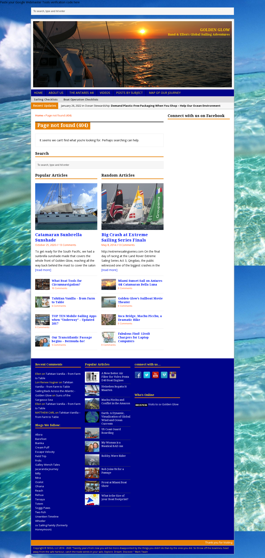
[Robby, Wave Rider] (92, 463)
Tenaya (40, 499)
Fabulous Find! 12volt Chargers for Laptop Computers (134, 337)
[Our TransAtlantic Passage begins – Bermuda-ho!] (42, 344)
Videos (105, 93)
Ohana (39, 486)
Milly (38, 473)
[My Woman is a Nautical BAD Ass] (92, 450)
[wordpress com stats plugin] (141, 404)
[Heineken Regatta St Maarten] (92, 394)
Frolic (38, 460)
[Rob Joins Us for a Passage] (92, 476)
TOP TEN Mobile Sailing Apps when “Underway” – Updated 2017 (74, 319)
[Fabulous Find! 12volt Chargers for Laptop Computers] (108, 340)
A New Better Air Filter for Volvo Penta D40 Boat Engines (115, 377)
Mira (38, 478)
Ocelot (39, 482)
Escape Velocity (45, 452)
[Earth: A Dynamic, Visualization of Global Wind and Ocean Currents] (92, 420)
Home (38, 93)
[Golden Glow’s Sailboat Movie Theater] (108, 305)
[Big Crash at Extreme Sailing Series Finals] (132, 227)
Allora (38, 434)
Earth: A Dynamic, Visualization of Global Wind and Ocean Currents (115, 418)
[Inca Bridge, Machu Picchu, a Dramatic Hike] (108, 323)
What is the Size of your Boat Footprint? (114, 497)
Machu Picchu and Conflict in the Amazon (115, 401)
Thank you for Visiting (218, 542)
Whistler (40, 521)
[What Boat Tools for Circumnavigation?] (42, 287)
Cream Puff (42, 447)
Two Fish (40, 512)
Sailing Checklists (46, 99)
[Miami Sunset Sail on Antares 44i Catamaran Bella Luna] (108, 287)
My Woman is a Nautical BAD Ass (112, 444)
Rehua (39, 495)
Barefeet (40, 439)
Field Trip (40, 456)
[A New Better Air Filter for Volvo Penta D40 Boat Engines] (92, 380)
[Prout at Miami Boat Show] (92, 490)
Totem (39, 503)
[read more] (43, 270)
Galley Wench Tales (47, 464)
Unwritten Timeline (47, 516)
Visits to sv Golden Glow (163, 404)
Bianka (39, 443)
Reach (39, 490)
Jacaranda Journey (46, 469)
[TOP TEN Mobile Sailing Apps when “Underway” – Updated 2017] (42, 323)
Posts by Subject (129, 93)
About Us (56, 93)
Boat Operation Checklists (81, 99)
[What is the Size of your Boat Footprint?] (92, 503)
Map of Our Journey (165, 93)
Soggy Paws (42, 508)
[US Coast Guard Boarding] (92, 436)
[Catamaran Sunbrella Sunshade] (66, 227)
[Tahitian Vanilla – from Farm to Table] (42, 305)
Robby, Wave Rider (113, 455)
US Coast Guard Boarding (111, 431)
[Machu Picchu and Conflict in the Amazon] (92, 407)
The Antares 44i (81, 93)
